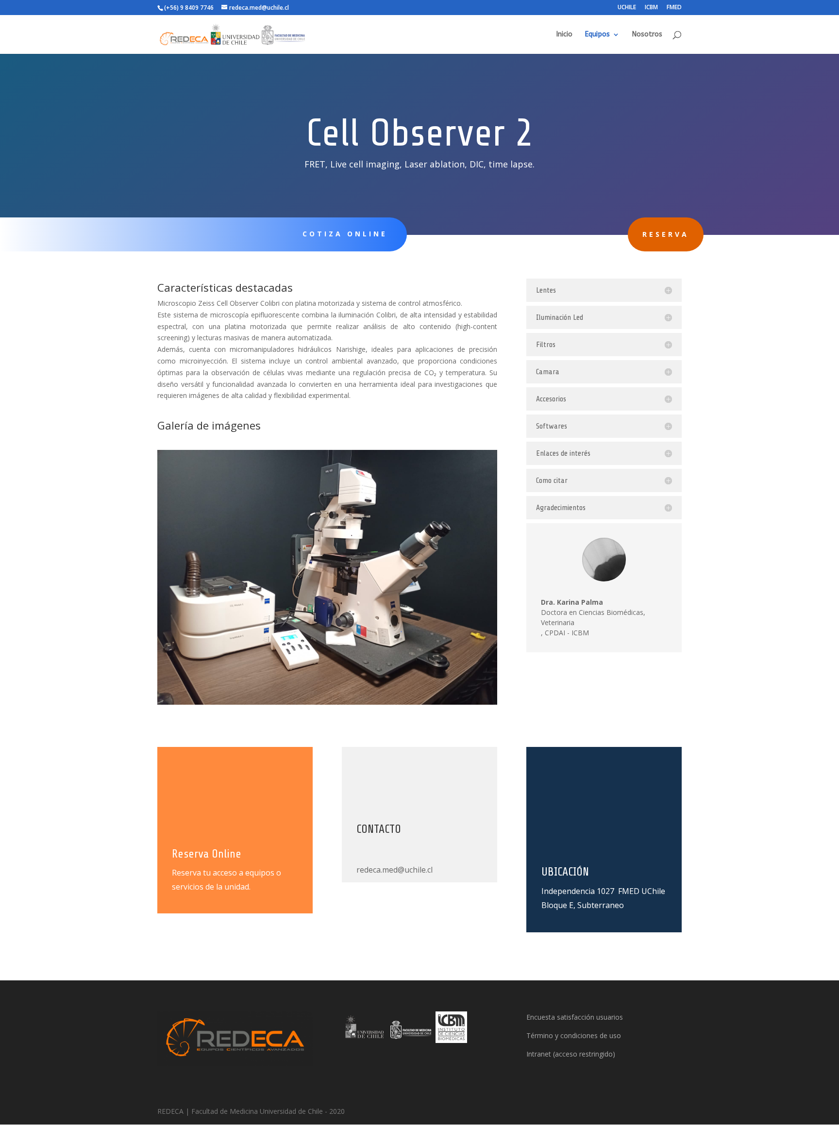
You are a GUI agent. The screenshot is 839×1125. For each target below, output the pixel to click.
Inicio (564, 34)
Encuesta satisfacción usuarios (574, 1017)
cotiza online (344, 233)
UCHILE (627, 7)
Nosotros (647, 34)
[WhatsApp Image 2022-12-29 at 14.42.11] (327, 702)
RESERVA (665, 234)
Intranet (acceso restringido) (570, 1054)
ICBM (651, 7)
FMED (674, 7)
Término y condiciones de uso (573, 1035)
